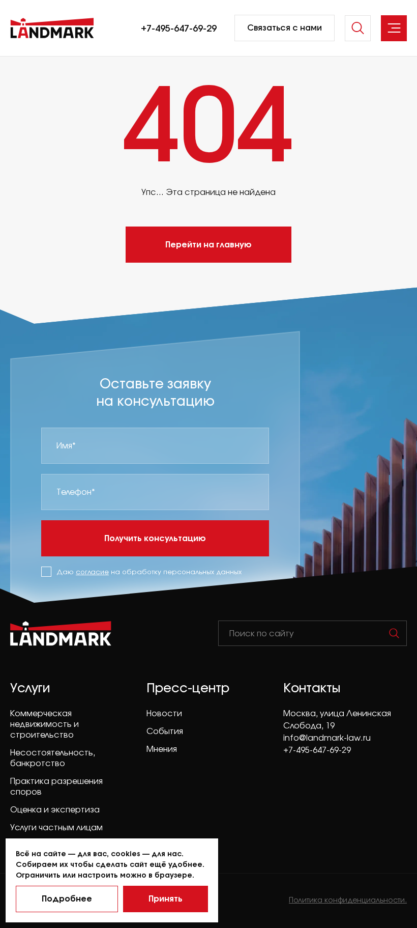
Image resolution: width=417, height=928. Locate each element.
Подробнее (67, 898)
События (164, 731)
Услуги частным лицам (56, 827)
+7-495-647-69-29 (179, 28)
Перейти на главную (208, 244)
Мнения (161, 749)
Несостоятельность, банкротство (52, 757)
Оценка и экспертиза (55, 809)
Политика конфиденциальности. (348, 899)
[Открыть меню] (394, 28)
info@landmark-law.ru (327, 738)
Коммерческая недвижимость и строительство (44, 724)
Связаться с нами (284, 27)
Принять (165, 898)
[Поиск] (394, 633)
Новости (164, 713)
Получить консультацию (155, 537)
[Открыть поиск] (358, 28)
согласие (92, 572)
